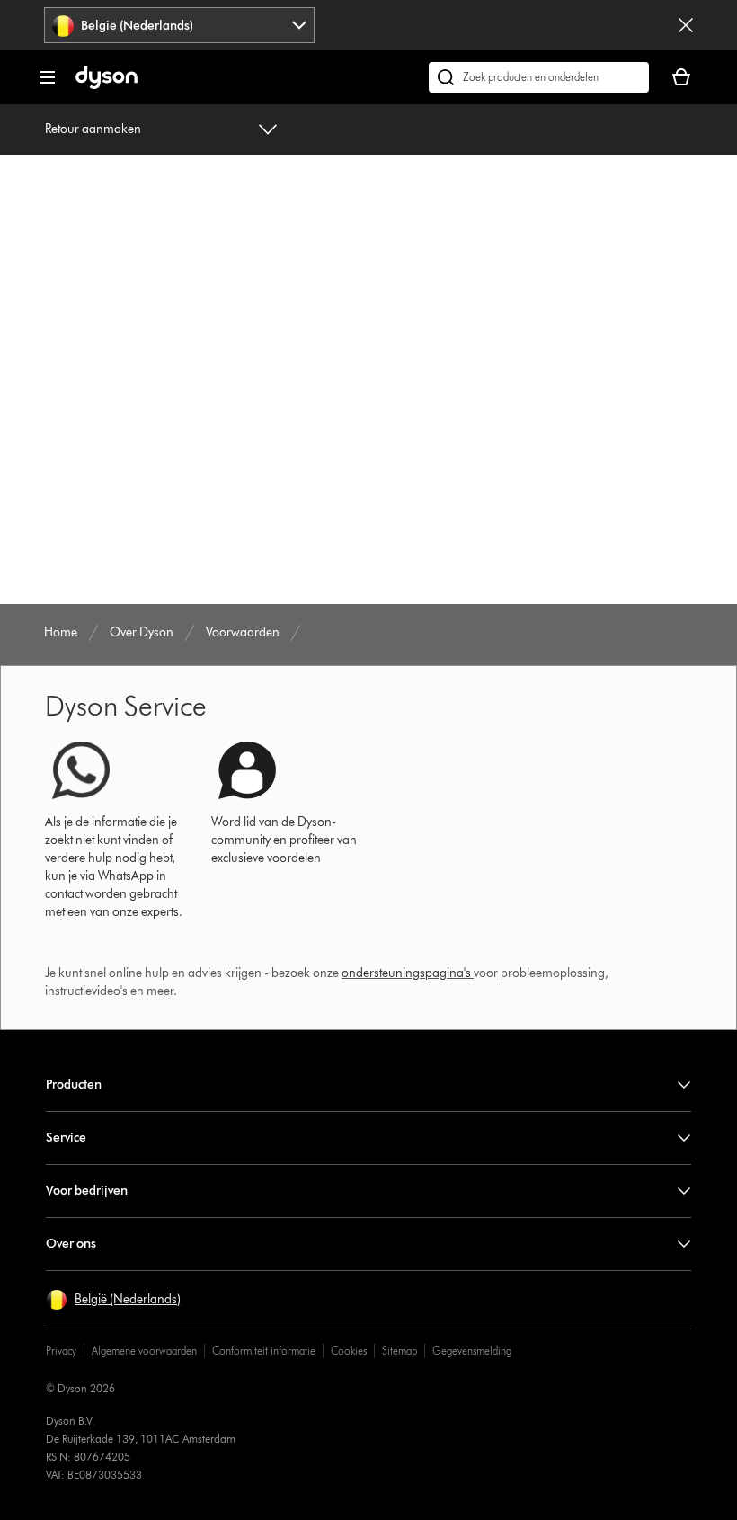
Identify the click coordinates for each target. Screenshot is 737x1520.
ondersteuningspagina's (406, 973)
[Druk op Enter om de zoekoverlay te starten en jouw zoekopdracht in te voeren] (539, 77)
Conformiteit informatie (263, 1350)
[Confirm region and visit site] (686, 25)
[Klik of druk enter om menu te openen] (47, 77)
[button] (113, 1300)
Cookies (349, 1350)
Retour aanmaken (93, 129)
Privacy (61, 1350)
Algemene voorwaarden (144, 1350)
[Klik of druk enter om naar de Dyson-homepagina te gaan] (106, 85)
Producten (74, 1084)
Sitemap (399, 1350)
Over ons (71, 1243)
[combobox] (179, 25)
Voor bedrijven (87, 1190)
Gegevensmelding (471, 1350)
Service (66, 1137)
